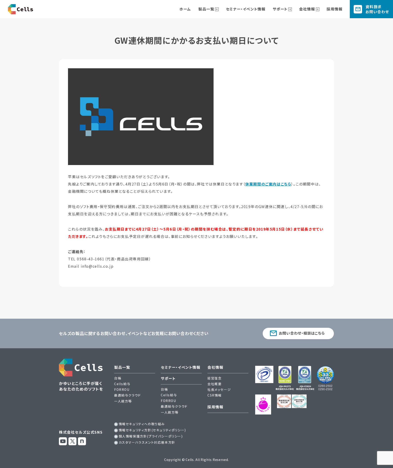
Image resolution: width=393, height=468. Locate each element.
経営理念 (214, 378)
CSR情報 (214, 395)
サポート (280, 9)
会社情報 (307, 9)
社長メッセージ (219, 389)
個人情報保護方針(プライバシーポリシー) (151, 436)
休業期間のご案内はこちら (268, 184)
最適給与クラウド (127, 395)
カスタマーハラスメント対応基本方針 (147, 442)
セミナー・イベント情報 (246, 9)
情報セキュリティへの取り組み (142, 424)
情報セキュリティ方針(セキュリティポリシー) (152, 430)
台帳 (117, 378)
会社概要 (214, 384)
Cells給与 (122, 384)
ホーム (185, 9)
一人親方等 (123, 401)
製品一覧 (206, 9)
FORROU (122, 389)
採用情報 (335, 9)
